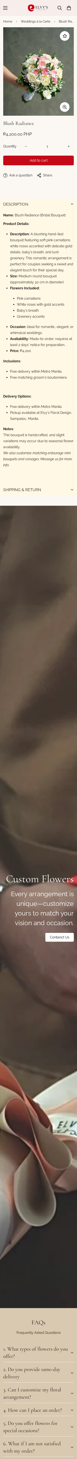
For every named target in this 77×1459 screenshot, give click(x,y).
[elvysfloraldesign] (38, 8)
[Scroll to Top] (69, 1436)
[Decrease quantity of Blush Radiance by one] (26, 146)
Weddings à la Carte (35, 21)
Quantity (9, 146)
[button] (69, 8)
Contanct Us (59, 937)
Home (7, 21)
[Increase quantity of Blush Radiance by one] (69, 146)
